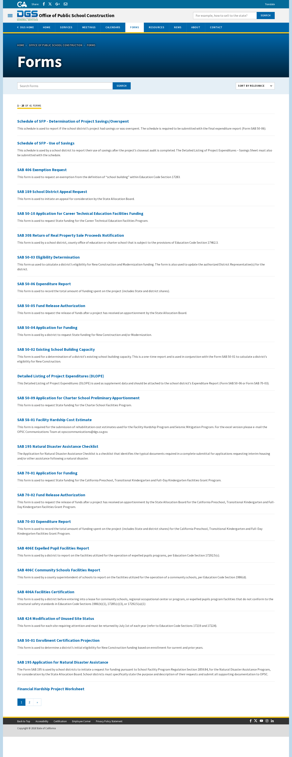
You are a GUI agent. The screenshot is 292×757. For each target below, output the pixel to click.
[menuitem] (25, 27)
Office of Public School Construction (55, 45)
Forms (91, 45)
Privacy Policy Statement (109, 721)
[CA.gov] (20, 5)
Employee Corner (81, 721)
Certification (60, 721)
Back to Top (23, 721)
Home (20, 45)
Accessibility (42, 721)
